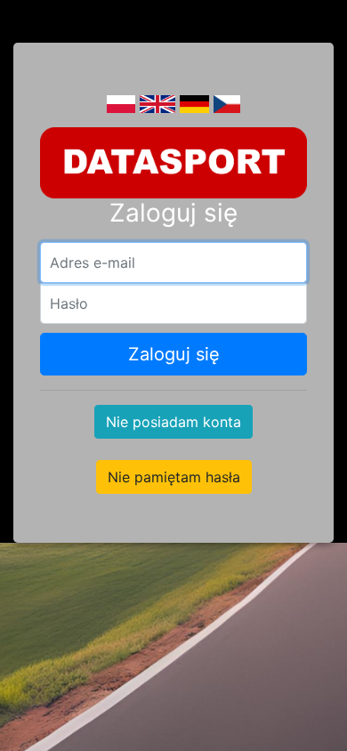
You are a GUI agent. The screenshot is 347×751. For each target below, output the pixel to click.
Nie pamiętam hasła (174, 477)
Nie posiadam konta (173, 422)
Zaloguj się (174, 354)
